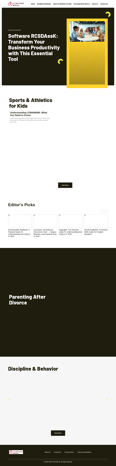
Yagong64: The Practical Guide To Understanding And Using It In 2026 (70, 232)
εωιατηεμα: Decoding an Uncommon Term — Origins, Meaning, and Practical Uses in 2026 (45, 233)
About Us (95, 4)
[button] (9, 399)
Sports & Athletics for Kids (62, 4)
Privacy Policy (69, 452)
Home (33, 4)
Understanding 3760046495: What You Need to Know (28, 114)
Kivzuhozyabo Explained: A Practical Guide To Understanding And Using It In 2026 (19, 233)
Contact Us (104, 4)
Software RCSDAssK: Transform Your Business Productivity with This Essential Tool (34, 47)
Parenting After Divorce (82, 4)
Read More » (11, 62)
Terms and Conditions (84, 452)
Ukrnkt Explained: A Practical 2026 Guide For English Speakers (95, 232)
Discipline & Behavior (44, 4)
